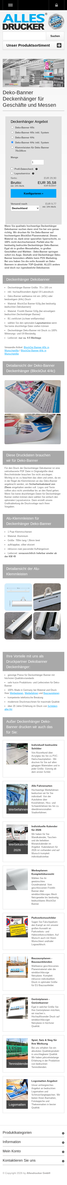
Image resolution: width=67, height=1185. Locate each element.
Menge (14, 157)
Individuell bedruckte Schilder (44, 746)
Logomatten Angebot (44, 1080)
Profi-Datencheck (26, 169)
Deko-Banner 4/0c (24, 127)
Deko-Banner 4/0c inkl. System (32, 132)
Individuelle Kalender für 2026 (44, 828)
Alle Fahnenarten (41, 785)
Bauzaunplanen (51, 693)
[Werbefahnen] (17, 794)
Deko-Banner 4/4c (24, 137)
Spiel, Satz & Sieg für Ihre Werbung (44, 1042)
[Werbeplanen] (17, 879)
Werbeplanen (16, 693)
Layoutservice (24, 173)
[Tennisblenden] (17, 1049)
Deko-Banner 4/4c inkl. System (32, 142)
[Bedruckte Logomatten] (17, 1090)
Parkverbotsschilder (43, 917)
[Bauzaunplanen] (17, 967)
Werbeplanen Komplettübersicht (42, 872)
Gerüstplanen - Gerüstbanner (40, 1001)
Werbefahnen (31, 693)
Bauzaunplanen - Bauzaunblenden (41, 960)
